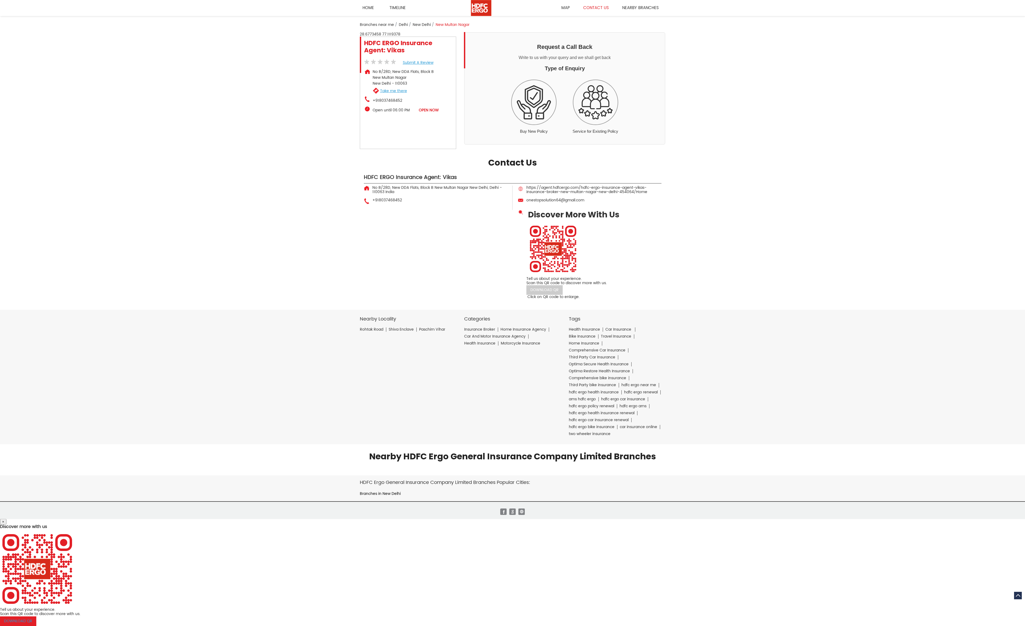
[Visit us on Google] (512, 511)
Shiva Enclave (401, 329)
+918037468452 (387, 101)
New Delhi (422, 25)
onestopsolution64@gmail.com (555, 200)
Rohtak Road (371, 329)
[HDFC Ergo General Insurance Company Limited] (481, 8)
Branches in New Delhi (380, 494)
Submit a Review (418, 63)
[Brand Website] (521, 511)
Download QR (544, 290)
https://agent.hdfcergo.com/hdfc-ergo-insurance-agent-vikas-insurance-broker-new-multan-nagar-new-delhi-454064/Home (586, 190)
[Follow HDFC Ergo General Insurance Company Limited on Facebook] (503, 511)
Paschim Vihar (432, 329)
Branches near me (377, 25)
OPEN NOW (429, 110)
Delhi (403, 25)
